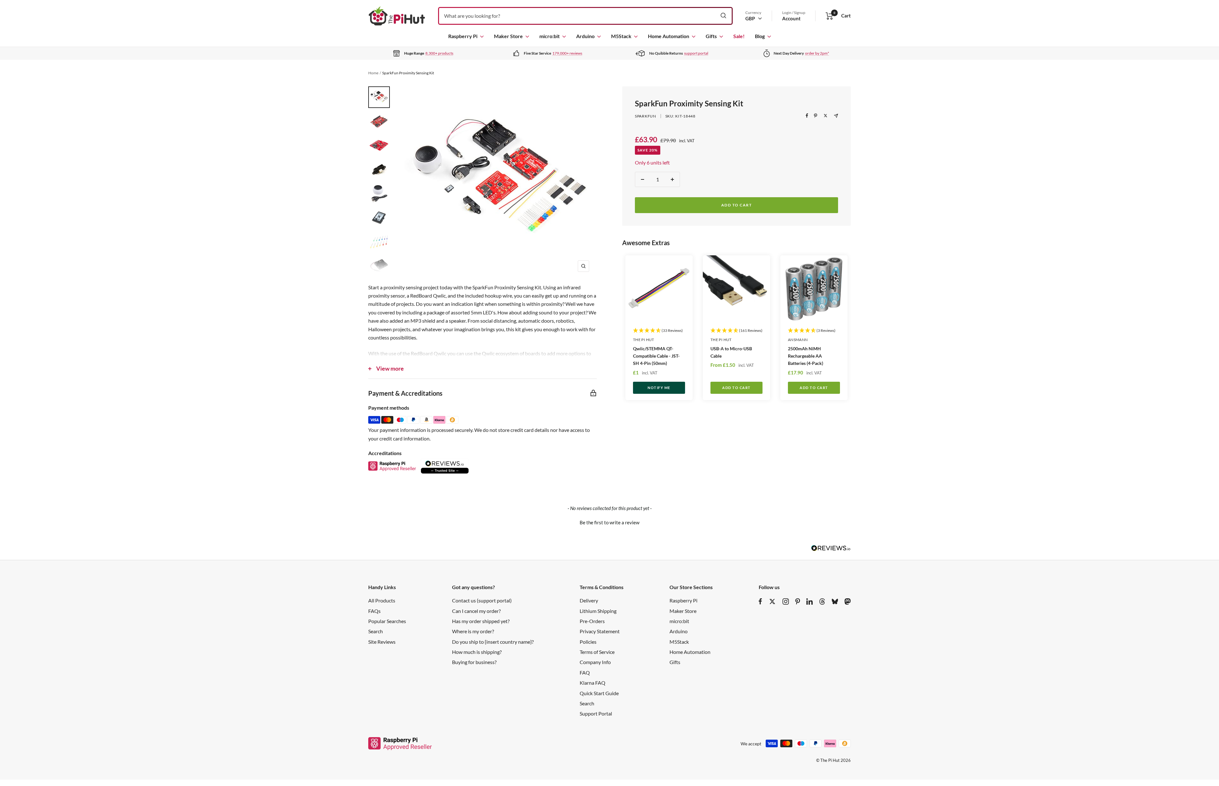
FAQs (374, 611)
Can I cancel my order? (476, 611)
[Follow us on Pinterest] (797, 601)
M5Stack (621, 36)
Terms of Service (597, 652)
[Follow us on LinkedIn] (809, 601)
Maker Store (508, 36)
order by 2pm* (817, 53)
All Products (381, 600)
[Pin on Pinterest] (815, 115)
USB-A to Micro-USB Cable (731, 352)
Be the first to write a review (609, 522)
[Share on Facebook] (807, 115)
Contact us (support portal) (482, 600)
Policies (588, 642)
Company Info (595, 662)
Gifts (711, 36)
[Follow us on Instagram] (786, 601)
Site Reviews (382, 642)
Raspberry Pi (462, 36)
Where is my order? (473, 631)
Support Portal (596, 713)
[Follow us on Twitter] (772, 601)
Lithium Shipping (598, 611)
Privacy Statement (600, 631)
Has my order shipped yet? (481, 621)
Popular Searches (387, 621)
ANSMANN (798, 339)
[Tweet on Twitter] (825, 115)
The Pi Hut (643, 339)
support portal (696, 53)
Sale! (739, 36)
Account (791, 18)
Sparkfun (645, 116)
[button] (609, 522)
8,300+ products (439, 53)
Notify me (659, 388)
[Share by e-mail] (836, 116)
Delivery (589, 600)
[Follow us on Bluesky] (835, 601)
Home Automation (668, 36)
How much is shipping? (477, 652)
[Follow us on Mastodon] (847, 601)
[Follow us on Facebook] (760, 601)
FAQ (585, 672)
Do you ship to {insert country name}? (493, 642)
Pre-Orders (592, 621)
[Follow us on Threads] (822, 601)
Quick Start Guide (599, 693)
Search (375, 631)
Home (373, 73)
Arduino (585, 36)
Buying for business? (474, 662)
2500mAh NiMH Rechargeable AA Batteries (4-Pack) (805, 356)
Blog (760, 36)
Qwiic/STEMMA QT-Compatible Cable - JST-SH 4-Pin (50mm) (656, 356)
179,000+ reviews (567, 53)
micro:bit (549, 36)
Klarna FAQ (592, 683)
